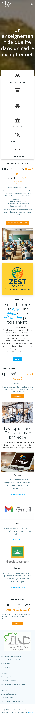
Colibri (30, 712)
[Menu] (31, 4)
